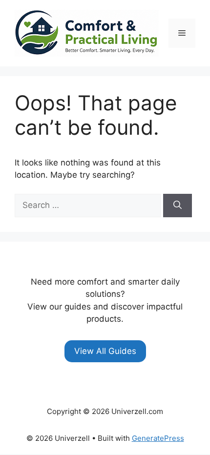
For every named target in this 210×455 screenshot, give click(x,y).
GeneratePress (158, 438)
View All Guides (105, 351)
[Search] (177, 205)
